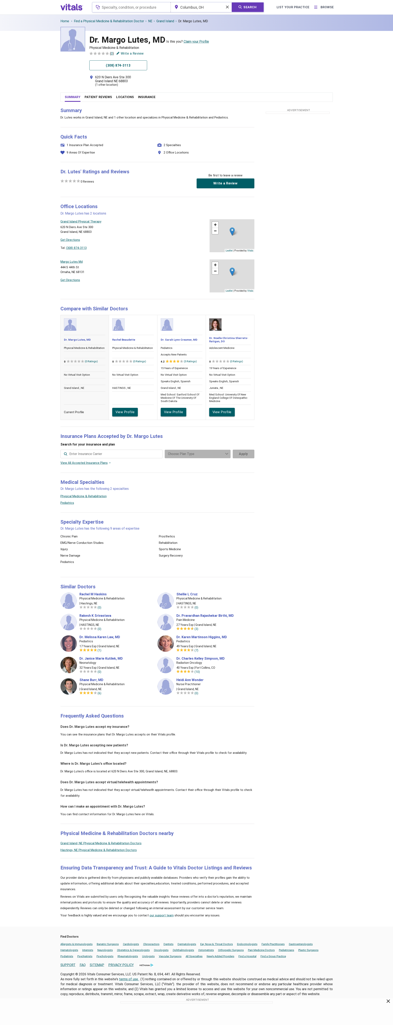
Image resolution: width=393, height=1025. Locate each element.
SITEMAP (97, 965)
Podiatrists (66, 956)
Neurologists (105, 950)
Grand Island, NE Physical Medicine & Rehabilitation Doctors (101, 843)
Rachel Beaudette (123, 339)
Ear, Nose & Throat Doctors (216, 944)
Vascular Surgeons (170, 956)
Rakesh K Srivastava (95, 616)
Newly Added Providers (220, 956)
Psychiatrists (84, 956)
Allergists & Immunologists (76, 944)
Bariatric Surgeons (108, 944)
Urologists (148, 956)
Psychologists (105, 956)
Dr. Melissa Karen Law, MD (99, 637)
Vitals (250, 250)
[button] (232, 231)
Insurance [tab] (147, 97)
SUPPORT (68, 965)
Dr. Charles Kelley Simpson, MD (200, 658)
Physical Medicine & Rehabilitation (83, 496)
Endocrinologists (247, 944)
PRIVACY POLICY (121, 965)
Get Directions (70, 240)
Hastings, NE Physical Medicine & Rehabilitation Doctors (98, 850)
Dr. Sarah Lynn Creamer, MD (179, 339)
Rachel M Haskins (93, 594)
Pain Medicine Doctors (261, 950)
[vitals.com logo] (71, 7)
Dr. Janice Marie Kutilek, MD (101, 658)
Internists (87, 950)
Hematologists (69, 950)
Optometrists (206, 950)
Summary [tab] (72, 97)
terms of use (129, 979)
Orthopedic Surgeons (231, 950)
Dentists (168, 944)
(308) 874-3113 (76, 248)
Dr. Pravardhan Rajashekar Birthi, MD (205, 616)
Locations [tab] (125, 97)
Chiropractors (151, 944)
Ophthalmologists (183, 950)
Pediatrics (67, 503)
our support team (162, 915)
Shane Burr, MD (91, 680)
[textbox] (131, 7)
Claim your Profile (196, 41)
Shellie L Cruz (187, 594)
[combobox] (131, 7)
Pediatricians (286, 950)
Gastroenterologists (301, 944)
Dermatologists (187, 944)
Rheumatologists (128, 956)
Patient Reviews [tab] (98, 97)
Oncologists (161, 950)
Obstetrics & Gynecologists (133, 950)
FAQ (83, 965)
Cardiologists (131, 944)
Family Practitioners (273, 944)
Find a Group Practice (273, 956)
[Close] (388, 1002)
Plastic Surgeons (308, 950)
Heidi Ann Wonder (190, 680)
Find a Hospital (247, 956)
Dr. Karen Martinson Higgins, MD (201, 637)
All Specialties (194, 956)
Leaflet (229, 250)
